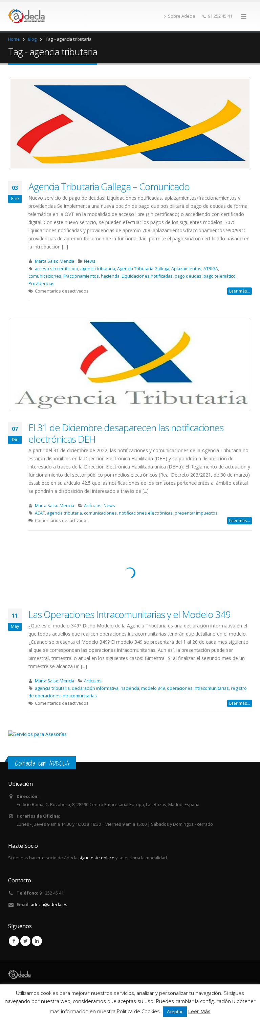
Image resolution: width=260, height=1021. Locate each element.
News (89, 261)
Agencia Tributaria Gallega (143, 269)
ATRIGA (210, 269)
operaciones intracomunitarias (198, 688)
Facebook (14, 941)
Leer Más (199, 1011)
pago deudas (188, 276)
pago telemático (219, 276)
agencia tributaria (97, 269)
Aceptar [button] (175, 1011)
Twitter (25, 941)
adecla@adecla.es (49, 904)
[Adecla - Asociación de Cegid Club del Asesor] (26, 16)
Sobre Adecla (181, 16)
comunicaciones (44, 276)
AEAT (40, 513)
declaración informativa (95, 688)
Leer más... (239, 291)
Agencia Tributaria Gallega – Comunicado (109, 186)
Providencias (41, 283)
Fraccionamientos (81, 276)
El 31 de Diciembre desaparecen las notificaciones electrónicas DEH (125, 433)
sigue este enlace (96, 858)
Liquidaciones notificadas (147, 276)
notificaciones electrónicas (146, 513)
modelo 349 (153, 688)
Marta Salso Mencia (54, 261)
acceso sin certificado (56, 269)
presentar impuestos (196, 513)
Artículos (93, 505)
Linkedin (37, 941)
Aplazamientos (186, 269)
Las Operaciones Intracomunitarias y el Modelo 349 (129, 614)
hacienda (110, 276)
